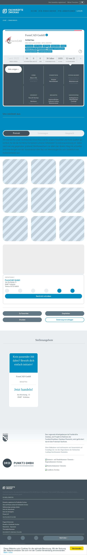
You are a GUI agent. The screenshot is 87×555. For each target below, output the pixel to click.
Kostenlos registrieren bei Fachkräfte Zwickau (15, 502)
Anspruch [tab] (69, 133)
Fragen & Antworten (8, 522)
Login (80, 11)
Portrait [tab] (16, 133)
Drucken (22, 320)
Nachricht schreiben (43, 296)
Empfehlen (66, 313)
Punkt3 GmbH (8, 543)
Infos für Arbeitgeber (8, 511)
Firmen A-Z (6, 514)
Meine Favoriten (72, 2)
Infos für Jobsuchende (8, 509)
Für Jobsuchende (47, 11)
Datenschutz (6, 526)
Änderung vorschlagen (64, 320)
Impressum (13, 526)
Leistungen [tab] (43, 133)
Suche (34, 11)
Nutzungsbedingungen (9, 529)
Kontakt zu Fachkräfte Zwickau (11, 524)
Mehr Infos (8, 552)
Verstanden (76, 548)
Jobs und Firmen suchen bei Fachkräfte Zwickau (15, 504)
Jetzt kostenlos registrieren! (57, 2)
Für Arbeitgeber (66, 11)
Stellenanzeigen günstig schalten (11, 507)
